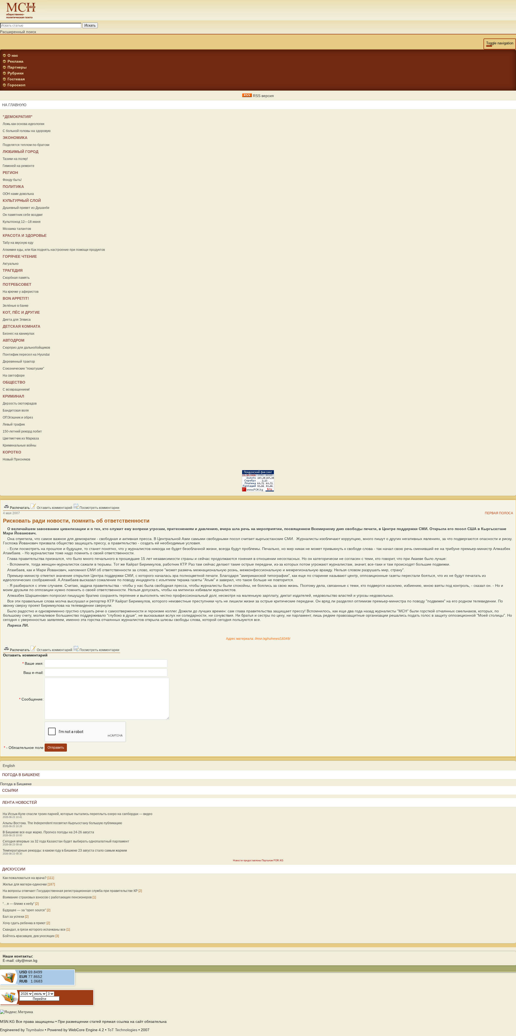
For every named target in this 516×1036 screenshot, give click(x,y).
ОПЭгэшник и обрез (18, 417)
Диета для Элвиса (17, 319)
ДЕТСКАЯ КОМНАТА (21, 326)
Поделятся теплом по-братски (26, 145)
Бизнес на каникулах (18, 333)
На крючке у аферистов (20, 292)
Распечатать (19, 508)
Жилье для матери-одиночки (25, 884)
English (9, 765)
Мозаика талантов (17, 229)
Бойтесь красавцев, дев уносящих (29, 936)
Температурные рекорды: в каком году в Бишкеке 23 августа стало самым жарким (65, 850)
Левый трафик (14, 424)
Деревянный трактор (19, 361)
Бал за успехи (13, 917)
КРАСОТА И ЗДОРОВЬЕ (24, 235)
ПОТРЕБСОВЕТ (17, 284)
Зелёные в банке (15, 306)
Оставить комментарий (54, 508)
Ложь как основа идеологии (23, 124)
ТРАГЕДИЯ (13, 270)
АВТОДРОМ (13, 340)
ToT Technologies (122, 1030)
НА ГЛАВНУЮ (14, 105)
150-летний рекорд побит (22, 431)
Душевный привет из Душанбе (26, 208)
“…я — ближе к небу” (18, 904)
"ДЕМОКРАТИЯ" (18, 117)
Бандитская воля (16, 410)
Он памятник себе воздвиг (23, 215)
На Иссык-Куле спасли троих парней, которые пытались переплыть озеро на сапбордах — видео (77, 814)
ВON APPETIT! (16, 298)
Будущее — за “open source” (24, 910)
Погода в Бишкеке (16, 784)
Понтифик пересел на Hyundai (26, 354)
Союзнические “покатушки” (23, 368)
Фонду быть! (12, 180)
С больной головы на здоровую (27, 131)
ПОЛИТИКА (13, 186)
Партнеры (17, 67)
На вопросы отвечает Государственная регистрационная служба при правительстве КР (70, 891)
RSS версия (263, 96)
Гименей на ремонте (18, 166)
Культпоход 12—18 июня (22, 222)
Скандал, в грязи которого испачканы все (34, 929)
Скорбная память (16, 278)
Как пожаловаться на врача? (24, 878)
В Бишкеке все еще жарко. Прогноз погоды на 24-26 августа (48, 832)
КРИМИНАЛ (13, 396)
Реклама (15, 61)
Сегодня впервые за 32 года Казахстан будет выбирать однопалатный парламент (66, 841)
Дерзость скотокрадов (20, 403)
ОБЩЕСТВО (14, 382)
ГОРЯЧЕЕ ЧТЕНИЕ (20, 256)
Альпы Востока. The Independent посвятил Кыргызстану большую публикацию (62, 823)
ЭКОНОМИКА (15, 137)
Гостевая (16, 79)
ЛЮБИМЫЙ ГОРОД (20, 151)
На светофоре (14, 375)
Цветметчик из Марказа (21, 438)
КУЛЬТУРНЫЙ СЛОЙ (22, 200)
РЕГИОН (10, 172)
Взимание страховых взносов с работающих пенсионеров (47, 897)
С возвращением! (16, 389)
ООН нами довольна (18, 194)
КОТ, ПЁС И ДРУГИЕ (21, 312)
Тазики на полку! (15, 159)
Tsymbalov (35, 1030)
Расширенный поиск (18, 32)
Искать (90, 25)
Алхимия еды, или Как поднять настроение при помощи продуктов (54, 250)
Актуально (11, 264)
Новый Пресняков (16, 459)
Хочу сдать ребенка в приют (24, 923)
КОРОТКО (12, 452)
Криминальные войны (19, 445)
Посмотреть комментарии (99, 508)
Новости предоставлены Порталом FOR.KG (258, 860)
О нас (13, 55)
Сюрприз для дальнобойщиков (26, 347)
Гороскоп (16, 85)
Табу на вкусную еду (18, 243)
